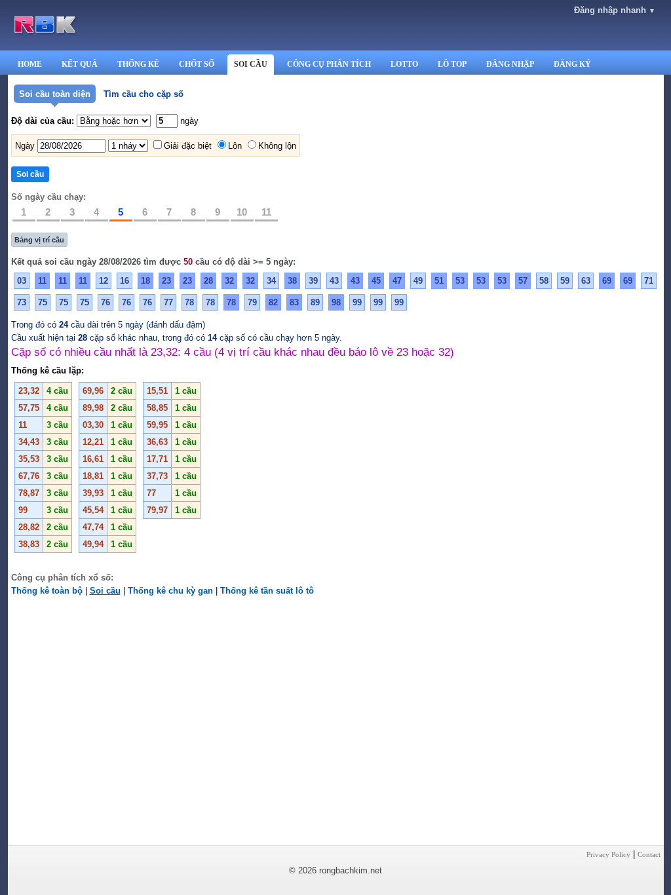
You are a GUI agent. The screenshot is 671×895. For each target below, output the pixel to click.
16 (124, 281)
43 (334, 281)
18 (145, 281)
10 (242, 212)
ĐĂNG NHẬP (510, 64)
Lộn (235, 146)
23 (166, 281)
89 (315, 302)
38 (292, 281)
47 (397, 281)
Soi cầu (105, 591)
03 (21, 281)
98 (336, 302)
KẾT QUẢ (80, 64)
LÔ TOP (452, 64)
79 (252, 302)
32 (229, 281)
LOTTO (404, 64)
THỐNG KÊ (138, 64)
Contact (649, 854)
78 (189, 302)
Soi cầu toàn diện (54, 94)
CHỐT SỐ (196, 64)
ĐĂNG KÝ (572, 64)
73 (21, 302)
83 (294, 302)
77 (168, 302)
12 (103, 281)
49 (418, 281)
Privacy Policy (608, 854)
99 (357, 302)
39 (313, 281)
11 (266, 212)
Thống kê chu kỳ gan (170, 591)
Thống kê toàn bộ (47, 591)
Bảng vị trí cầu (39, 240)
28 (208, 281)
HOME (30, 64)
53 (460, 281)
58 (543, 281)
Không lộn (277, 146)
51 (439, 281)
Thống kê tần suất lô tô (267, 591)
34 (271, 281)
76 (105, 302)
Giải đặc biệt (188, 146)
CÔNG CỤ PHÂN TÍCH (329, 64)
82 (273, 302)
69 (606, 281)
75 (42, 302)
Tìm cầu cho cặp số (143, 94)
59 (564, 281)
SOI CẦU (250, 64)
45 (376, 281)
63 (585, 281)
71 (648, 281)
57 (522, 281)
